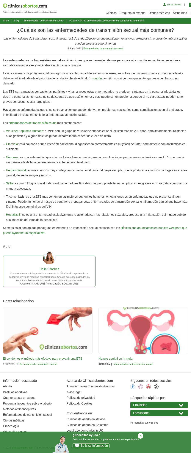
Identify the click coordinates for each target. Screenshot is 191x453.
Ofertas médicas (159, 13)
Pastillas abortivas (15, 392)
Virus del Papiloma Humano (24, 131)
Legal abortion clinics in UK (85, 430)
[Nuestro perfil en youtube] (148, 387)
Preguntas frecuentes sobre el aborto (27, 403)
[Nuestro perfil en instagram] (140, 387)
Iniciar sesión (173, 4)
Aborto (7, 386)
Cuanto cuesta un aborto (19, 397)
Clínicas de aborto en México (86, 419)
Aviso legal (74, 392)
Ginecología (11, 426)
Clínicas (111, 13)
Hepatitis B (13, 214)
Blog (16, 20)
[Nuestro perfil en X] (156, 387)
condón (97, 78)
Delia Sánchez (49, 269)
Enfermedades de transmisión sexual (44, 20)
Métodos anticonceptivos (19, 409)
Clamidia (12, 144)
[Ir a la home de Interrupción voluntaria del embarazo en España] (30, 6)
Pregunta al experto (132, 13)
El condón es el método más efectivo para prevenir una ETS (42, 358)
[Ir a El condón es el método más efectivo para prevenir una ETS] (47, 330)
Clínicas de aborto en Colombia (87, 425)
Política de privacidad (81, 397)
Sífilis (9, 183)
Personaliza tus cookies (144, 422)
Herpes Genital (16, 170)
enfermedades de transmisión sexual (33, 123)
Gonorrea (12, 157)
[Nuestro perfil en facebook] (132, 387)
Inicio (6, 20)
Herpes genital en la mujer (115, 358)
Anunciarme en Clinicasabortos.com (91, 386)
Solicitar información (94, 445)
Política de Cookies (79, 403)
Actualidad (180, 13)
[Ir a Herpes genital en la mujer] (143, 330)
